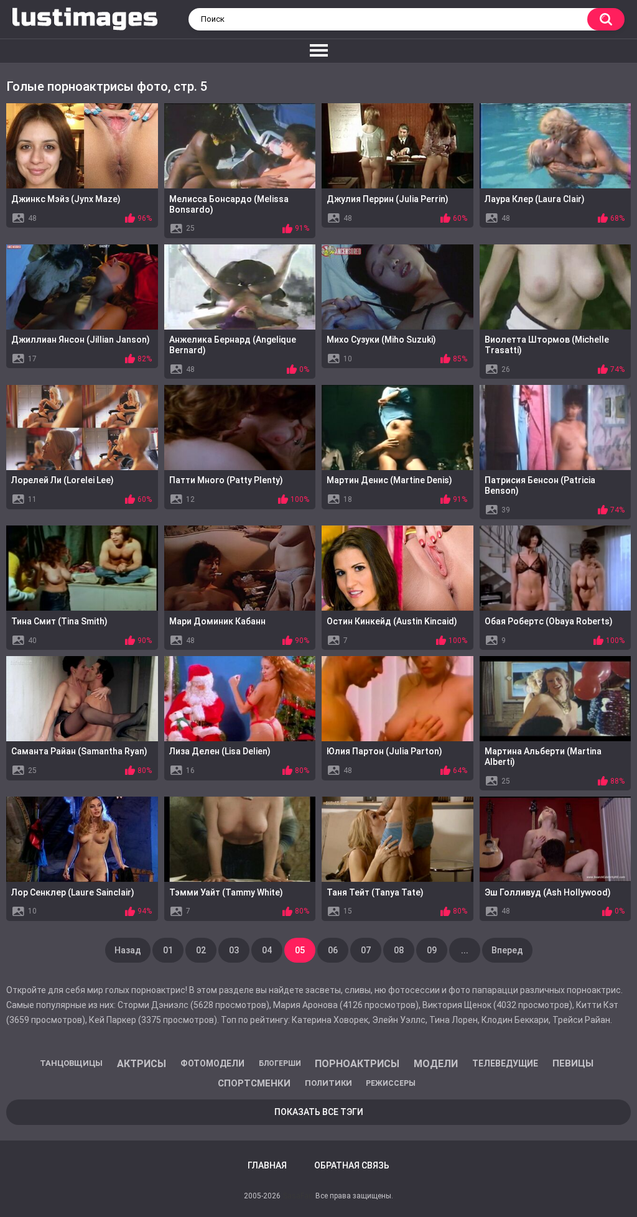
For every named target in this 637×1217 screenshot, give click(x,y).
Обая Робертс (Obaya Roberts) (549, 621)
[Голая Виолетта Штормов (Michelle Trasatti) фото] (555, 287)
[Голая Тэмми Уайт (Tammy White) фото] (240, 839)
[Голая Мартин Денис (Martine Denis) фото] (397, 427)
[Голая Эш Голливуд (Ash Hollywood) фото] (555, 839)
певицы (572, 1063)
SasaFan (298, 1196)
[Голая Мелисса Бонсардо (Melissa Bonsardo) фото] (240, 145)
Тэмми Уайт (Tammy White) (226, 892)
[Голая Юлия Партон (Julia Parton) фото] (397, 698)
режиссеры (391, 1083)
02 (201, 950)
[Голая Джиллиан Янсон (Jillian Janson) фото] (82, 287)
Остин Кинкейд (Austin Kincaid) (392, 621)
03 (234, 950)
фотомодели (212, 1063)
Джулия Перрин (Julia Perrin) (388, 199)
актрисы (141, 1064)
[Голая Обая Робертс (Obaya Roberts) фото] (555, 568)
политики (328, 1083)
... (464, 950)
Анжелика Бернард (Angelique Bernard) (232, 345)
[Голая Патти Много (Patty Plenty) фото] (240, 427)
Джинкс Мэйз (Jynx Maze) (66, 199)
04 (267, 950)
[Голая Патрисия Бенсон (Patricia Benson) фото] (555, 427)
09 (432, 950)
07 (366, 950)
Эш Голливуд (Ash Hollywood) (548, 892)
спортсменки (254, 1083)
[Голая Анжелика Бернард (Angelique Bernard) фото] (240, 287)
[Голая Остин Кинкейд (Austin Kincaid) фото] (397, 568)
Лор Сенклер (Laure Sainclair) (72, 892)
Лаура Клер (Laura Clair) (535, 199)
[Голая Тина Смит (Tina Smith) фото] (82, 568)
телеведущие (505, 1063)
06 (333, 950)
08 (399, 950)
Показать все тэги (318, 1112)
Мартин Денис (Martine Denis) (389, 480)
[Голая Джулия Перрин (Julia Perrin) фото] (397, 145)
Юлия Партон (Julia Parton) (384, 751)
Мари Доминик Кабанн (217, 621)
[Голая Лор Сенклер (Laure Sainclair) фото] (82, 839)
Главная (267, 1165)
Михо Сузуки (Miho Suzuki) (381, 340)
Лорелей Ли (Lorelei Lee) (62, 480)
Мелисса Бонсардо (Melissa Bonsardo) (229, 204)
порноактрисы (357, 1064)
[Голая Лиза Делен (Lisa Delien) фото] (240, 698)
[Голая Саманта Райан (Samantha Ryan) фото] (82, 698)
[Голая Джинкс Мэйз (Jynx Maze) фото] (82, 145)
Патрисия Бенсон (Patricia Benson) (540, 485)
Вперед (507, 950)
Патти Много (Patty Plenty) (226, 480)
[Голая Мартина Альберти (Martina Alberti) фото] (555, 698)
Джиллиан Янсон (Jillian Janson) (80, 340)
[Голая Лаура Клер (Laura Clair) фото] (555, 145)
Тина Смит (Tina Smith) (59, 621)
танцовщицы (71, 1063)
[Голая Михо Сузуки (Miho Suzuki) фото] (397, 287)
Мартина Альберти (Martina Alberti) (543, 756)
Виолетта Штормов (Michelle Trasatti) (547, 345)
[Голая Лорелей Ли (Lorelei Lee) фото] (82, 427)
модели (436, 1064)
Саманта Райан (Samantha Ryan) (79, 751)
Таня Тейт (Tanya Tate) (375, 892)
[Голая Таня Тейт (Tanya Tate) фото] (397, 839)
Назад (127, 950)
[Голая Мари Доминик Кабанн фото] (240, 568)
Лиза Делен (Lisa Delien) (220, 751)
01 (168, 950)
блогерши (280, 1063)
